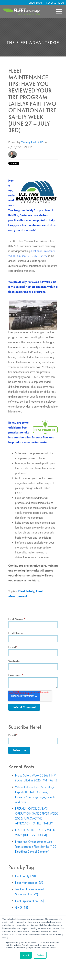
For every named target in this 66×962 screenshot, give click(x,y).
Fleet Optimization (29, 901)
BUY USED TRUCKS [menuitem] (55, 2)
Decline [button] (40, 955)
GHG (21, 907)
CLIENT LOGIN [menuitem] (36, 2)
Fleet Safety (26, 591)
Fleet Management (30, 882)
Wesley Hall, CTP (32, 142)
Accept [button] (26, 955)
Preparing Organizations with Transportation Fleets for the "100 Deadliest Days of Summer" (35, 846)
